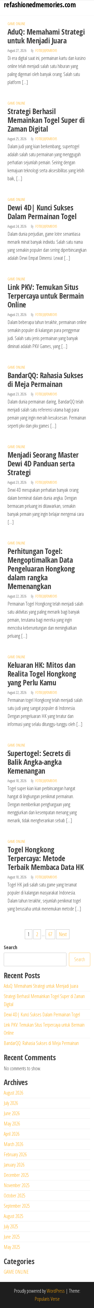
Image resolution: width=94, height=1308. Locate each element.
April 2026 (12, 1133)
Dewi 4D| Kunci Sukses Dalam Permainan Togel (42, 211)
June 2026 (12, 1113)
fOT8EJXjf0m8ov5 (46, 50)
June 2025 (12, 1236)
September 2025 (17, 1205)
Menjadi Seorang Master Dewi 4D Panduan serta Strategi (43, 463)
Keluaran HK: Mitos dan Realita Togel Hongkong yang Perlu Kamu (42, 674)
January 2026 (14, 1164)
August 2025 (13, 1216)
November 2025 (17, 1185)
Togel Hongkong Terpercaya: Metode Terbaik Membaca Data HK (45, 858)
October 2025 (14, 1195)
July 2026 (11, 1103)
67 (50, 934)
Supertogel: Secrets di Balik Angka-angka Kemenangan (39, 762)
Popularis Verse (47, 1298)
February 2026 (15, 1154)
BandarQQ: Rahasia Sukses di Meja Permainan (45, 379)
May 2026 (12, 1123)
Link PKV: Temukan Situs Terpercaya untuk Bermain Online (46, 296)
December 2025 (16, 1175)
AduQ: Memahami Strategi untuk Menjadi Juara (46, 36)
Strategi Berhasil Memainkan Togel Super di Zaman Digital (46, 120)
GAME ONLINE (16, 23)
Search (10, 947)
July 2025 (11, 1226)
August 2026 (13, 1092)
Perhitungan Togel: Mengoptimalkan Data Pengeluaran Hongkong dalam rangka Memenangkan (41, 568)
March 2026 (13, 1144)
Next (63, 934)
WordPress (56, 1290)
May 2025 (12, 1247)
